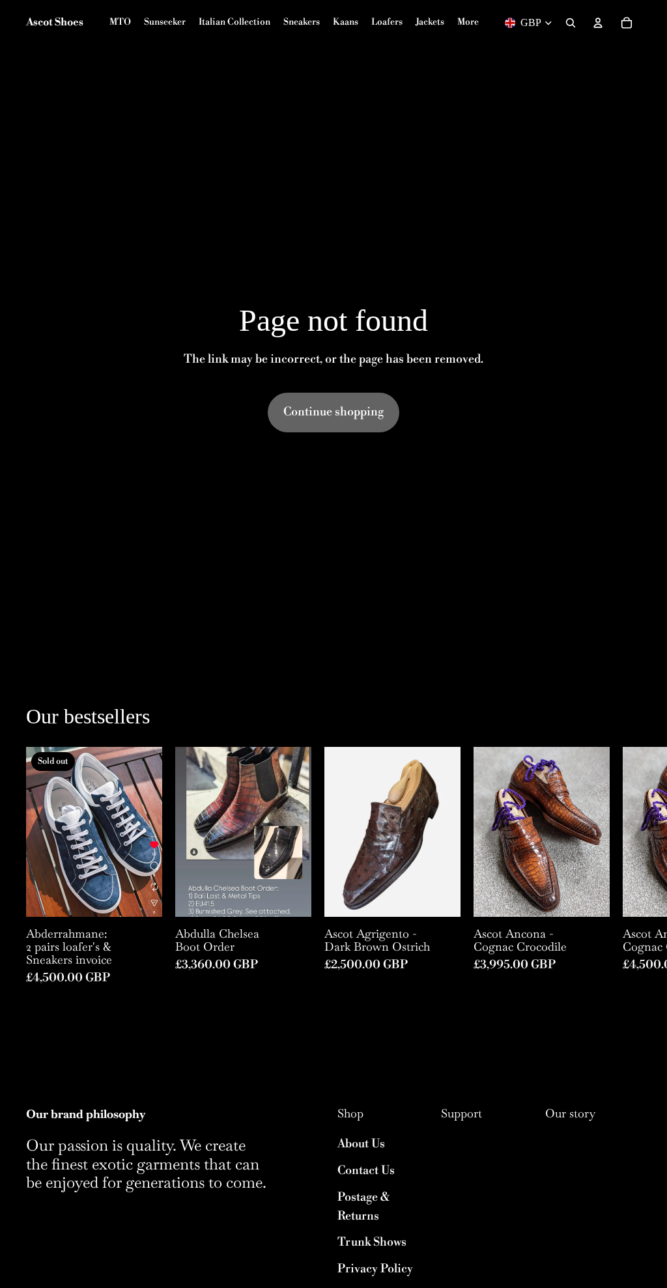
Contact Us (366, 1170)
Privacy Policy (375, 1268)
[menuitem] (468, 23)
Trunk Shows (371, 1242)
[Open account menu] (598, 22)
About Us (361, 1143)
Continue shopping (333, 411)
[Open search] (570, 22)
